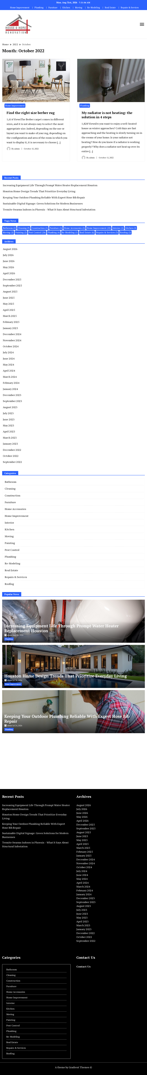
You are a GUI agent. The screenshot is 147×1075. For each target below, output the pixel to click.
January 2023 (10, 443)
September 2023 (12, 401)
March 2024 (10, 376)
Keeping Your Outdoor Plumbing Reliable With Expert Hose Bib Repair (44, 197)
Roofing (125, 232)
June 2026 (8, 261)
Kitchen (66, 7)
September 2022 (12, 462)
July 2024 (8, 352)
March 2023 (10, 437)
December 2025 (12, 279)
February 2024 (11, 382)
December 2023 (12, 395)
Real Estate (110, 7)
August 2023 (10, 407)
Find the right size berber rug (31, 112)
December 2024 (12, 334)
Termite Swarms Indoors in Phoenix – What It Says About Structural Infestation (49, 209)
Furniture (52, 7)
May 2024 (8, 364)
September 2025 (12, 285)
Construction (40, 228)
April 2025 (9, 310)
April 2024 (9, 370)
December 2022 (12, 450)
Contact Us (83, 966)
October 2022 (11, 456)
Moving (78, 7)
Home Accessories (74, 228)
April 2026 (9, 273)
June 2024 (8, 358)
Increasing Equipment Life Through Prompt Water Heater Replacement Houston (50, 185)
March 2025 (10, 316)
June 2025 (8, 297)
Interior (118, 228)
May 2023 (8, 425)
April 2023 (9, 431)
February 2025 (11, 322)
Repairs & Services (130, 7)
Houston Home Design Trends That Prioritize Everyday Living (39, 191)
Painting (21, 232)
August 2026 (10, 249)
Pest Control (37, 232)
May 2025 (8, 303)
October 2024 (11, 346)
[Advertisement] (26, 760)
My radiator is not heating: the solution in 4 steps (107, 114)
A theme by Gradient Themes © (73, 1067)
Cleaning (24, 228)
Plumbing (38, 7)
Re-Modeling (93, 7)
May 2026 (8, 267)
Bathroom (9, 228)
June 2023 (8, 419)
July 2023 (8, 413)
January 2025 (10, 328)
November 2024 (12, 340)
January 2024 (10, 389)
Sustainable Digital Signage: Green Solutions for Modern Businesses (43, 203)
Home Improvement (19, 7)
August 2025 (10, 291)
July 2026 (8, 255)
